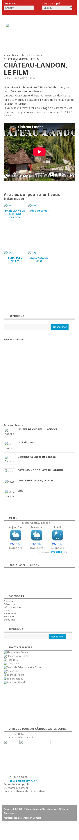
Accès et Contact (32, 817)
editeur (7, 78)
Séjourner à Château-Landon (37, 457)
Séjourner (9, 619)
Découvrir (9, 604)
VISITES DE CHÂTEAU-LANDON (37, 429)
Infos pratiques (12, 607)
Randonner (10, 613)
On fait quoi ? (27, 442)
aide (20, 490)
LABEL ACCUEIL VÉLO (39, 259)
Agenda (8, 601)
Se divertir (9, 616)
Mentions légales (13, 817)
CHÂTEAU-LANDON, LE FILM (35, 480)
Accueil (26, 55)
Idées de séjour (39, 210)
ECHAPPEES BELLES (15, 259)
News (36, 55)
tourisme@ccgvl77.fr (23, 780)
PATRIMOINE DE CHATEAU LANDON (15, 214)
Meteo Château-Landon (36, 522)
